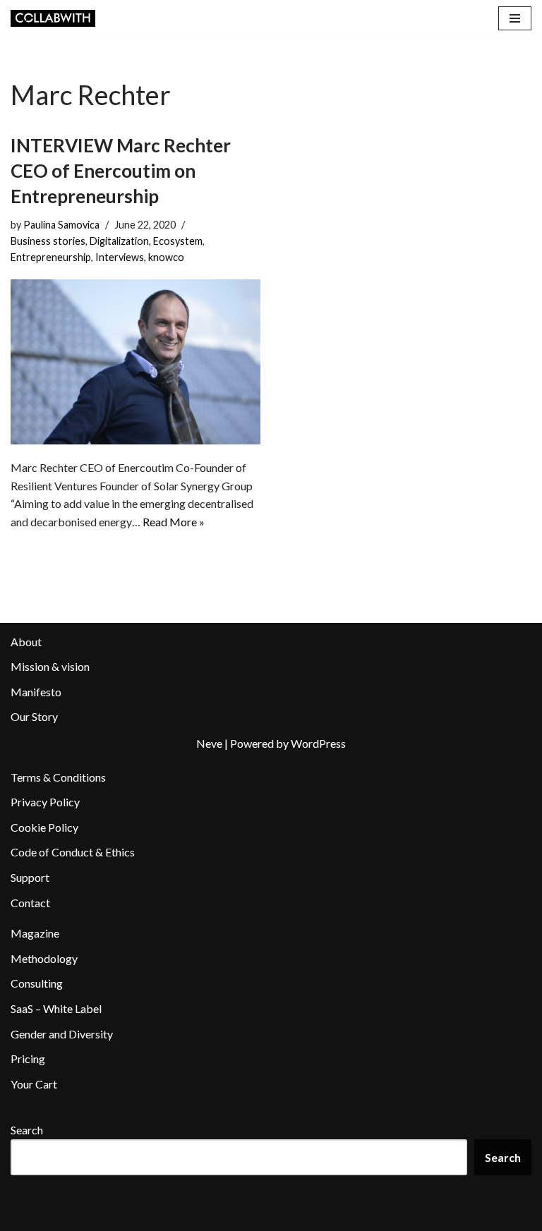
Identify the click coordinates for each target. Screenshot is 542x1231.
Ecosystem (178, 241)
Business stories (48, 241)
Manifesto (36, 691)
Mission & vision (50, 666)
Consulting (37, 983)
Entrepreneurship (51, 257)
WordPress (318, 743)
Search (27, 1129)
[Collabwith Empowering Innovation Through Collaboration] (53, 18)
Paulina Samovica (61, 225)
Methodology (44, 958)
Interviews (119, 257)
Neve (209, 743)
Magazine (35, 933)
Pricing (28, 1058)
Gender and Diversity (62, 1034)
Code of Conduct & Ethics (73, 852)
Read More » (174, 521)
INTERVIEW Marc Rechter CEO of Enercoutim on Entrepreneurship (121, 171)
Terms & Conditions (58, 777)
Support (30, 877)
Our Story (34, 716)
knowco (166, 257)
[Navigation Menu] (514, 18)
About (26, 641)
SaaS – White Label (56, 1008)
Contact (30, 902)
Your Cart (34, 1084)
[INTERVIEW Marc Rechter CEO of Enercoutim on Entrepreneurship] (135, 361)
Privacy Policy (45, 801)
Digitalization (119, 241)
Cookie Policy (44, 827)
